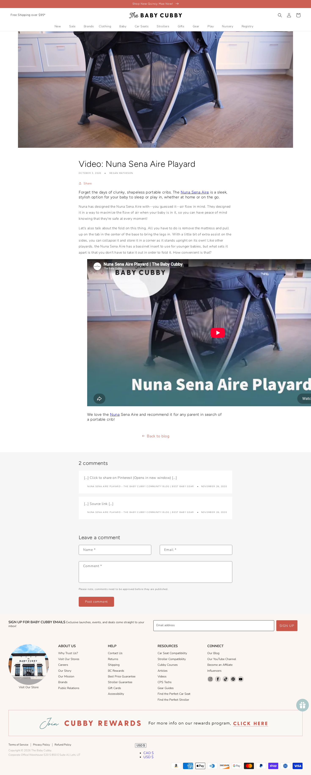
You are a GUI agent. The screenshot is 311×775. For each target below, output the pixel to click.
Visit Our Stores (68, 659)
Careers (63, 665)
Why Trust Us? (68, 653)
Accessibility (116, 694)
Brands (62, 682)
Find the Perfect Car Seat (174, 694)
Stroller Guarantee (120, 682)
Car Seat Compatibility (172, 653)
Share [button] (88, 183)
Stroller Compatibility (172, 659)
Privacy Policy (41, 745)
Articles (163, 671)
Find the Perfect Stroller (173, 700)
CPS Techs (165, 682)
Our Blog (213, 653)
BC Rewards (116, 671)
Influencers (214, 671)
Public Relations (68, 688)
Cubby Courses (168, 665)
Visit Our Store (29, 687)
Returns (113, 659)
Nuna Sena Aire (195, 192)
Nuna (115, 414)
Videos (162, 676)
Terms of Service (18, 745)
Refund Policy (63, 745)
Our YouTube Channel (221, 659)
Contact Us (115, 653)
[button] (280, 15)
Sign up (286, 626)
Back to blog (158, 436)
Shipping (114, 665)
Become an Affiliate (220, 665)
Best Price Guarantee (121, 676)
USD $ (141, 745)
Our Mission (66, 676)
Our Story (64, 671)
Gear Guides (166, 688)
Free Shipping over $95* (28, 15)
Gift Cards (114, 688)
